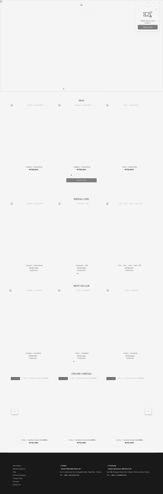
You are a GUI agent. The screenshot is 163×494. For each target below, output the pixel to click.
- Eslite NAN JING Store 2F (70, 469)
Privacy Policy (17, 478)
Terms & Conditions (19, 475)
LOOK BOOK (80, 13)
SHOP (68, 13)
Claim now (147, 27)
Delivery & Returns (19, 469)
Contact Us (16, 485)
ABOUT (93, 13)
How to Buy (17, 466)
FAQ (14, 472)
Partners (16, 481)
